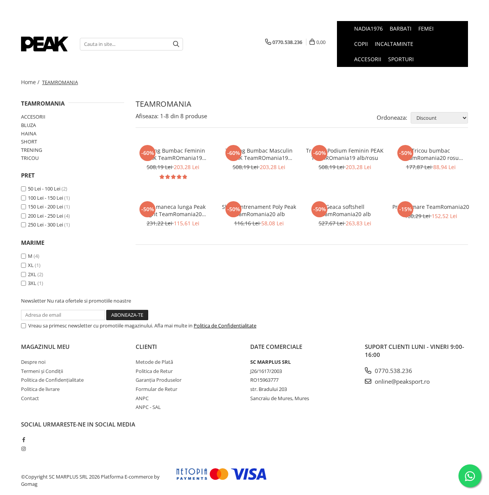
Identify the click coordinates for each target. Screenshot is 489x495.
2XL (32, 274)
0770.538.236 (392, 371)
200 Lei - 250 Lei (45, 215)
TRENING (31, 150)
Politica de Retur (154, 371)
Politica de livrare (40, 389)
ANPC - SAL (148, 407)
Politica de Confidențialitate (52, 379)
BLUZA (28, 125)
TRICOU (30, 158)
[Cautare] (176, 44)
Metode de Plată (154, 361)
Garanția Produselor (158, 379)
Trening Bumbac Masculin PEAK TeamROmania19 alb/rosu (259, 154)
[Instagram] (23, 448)
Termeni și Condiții (42, 371)
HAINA (28, 133)
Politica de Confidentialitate (225, 325)
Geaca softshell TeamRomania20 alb (345, 210)
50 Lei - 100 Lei (44, 188)
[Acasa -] (44, 44)
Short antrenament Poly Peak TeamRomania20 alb (259, 210)
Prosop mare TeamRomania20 (430, 206)
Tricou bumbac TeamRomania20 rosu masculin (431, 154)
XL (31, 265)
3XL (32, 283)
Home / (31, 82)
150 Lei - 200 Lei (45, 206)
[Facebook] (23, 439)
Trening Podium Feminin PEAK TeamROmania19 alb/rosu (345, 154)
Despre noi (33, 361)
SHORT (29, 141)
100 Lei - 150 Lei (45, 197)
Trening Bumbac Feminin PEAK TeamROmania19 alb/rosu (173, 154)
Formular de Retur (156, 389)
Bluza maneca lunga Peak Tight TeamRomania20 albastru (173, 210)
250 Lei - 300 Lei (45, 224)
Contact (30, 398)
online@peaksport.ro (401, 381)
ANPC (142, 398)
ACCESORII (33, 116)
